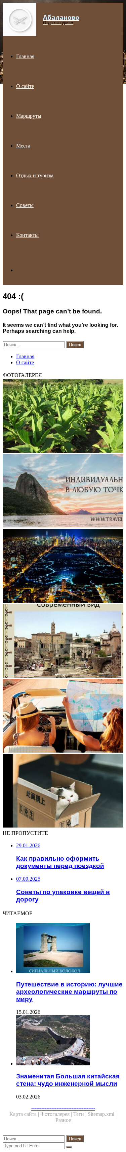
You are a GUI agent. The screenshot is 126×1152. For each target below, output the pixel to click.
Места (23, 146)
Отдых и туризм (34, 175)
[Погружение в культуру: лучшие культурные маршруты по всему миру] (63, 716)
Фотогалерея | (56, 1114)
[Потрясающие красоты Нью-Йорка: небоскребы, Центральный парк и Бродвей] (63, 566)
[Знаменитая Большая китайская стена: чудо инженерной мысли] (69, 1041)
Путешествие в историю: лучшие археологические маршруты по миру (69, 991)
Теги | (80, 1114)
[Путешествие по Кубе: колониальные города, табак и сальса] (63, 416)
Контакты (27, 235)
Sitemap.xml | (102, 1114)
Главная (25, 56)
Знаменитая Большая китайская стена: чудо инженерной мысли (68, 1080)
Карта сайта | (24, 1114)
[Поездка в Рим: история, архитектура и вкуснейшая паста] (63, 641)
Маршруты (28, 116)
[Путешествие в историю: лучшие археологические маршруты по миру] (69, 948)
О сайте (25, 86)
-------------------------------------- (63, 1108)
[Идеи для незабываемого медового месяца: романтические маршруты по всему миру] (63, 491)
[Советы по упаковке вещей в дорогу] (63, 791)
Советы (25, 205)
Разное (63, 1120)
